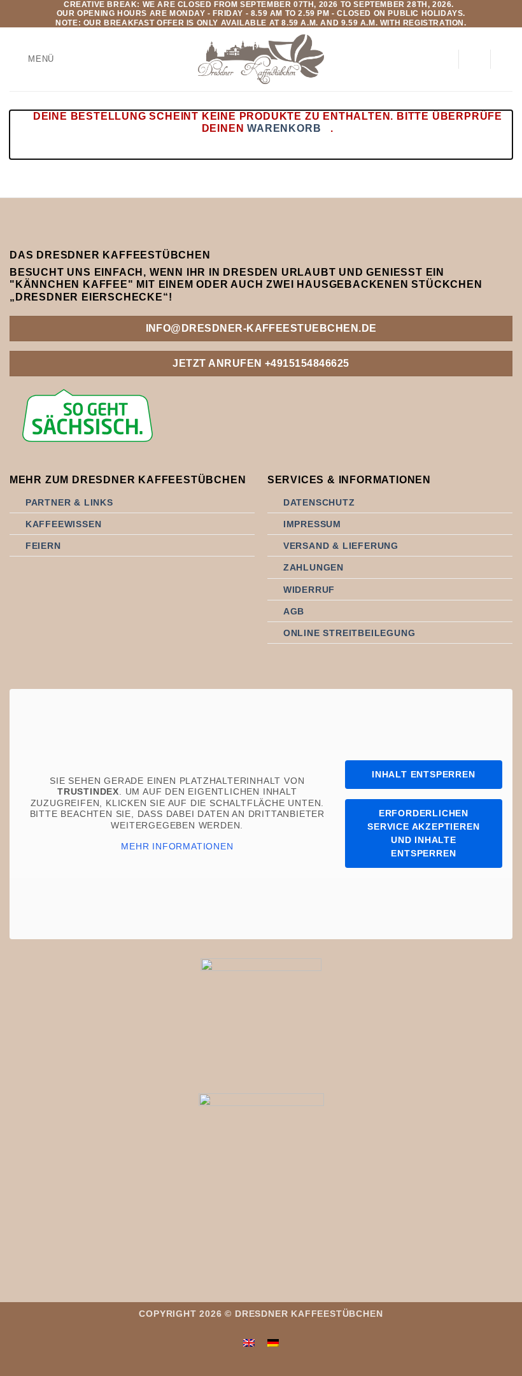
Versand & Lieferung (341, 546)
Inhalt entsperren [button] (424, 774)
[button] (32, 59)
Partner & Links (69, 502)
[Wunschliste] (474, 59)
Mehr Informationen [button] (177, 846)
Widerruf (309, 590)
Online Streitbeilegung (349, 633)
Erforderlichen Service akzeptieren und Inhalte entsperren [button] (423, 833)
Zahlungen (313, 567)
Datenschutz (319, 502)
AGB (293, 611)
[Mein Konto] (442, 59)
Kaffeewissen (63, 524)
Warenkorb (284, 128)
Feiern (43, 546)
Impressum (312, 524)
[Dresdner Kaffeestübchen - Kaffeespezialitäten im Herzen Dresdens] (261, 59)
